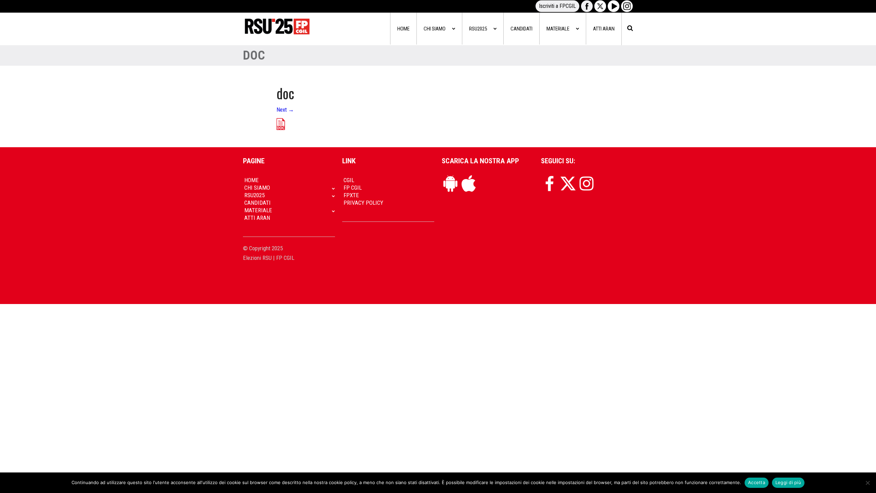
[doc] (280, 123)
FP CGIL (353, 187)
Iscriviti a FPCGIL (557, 6)
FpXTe (351, 195)
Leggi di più (788, 482)
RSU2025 (478, 29)
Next (285, 109)
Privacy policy (363, 202)
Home (403, 29)
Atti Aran (604, 29)
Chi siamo (435, 29)
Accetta (756, 482)
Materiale (557, 29)
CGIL (349, 180)
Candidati (521, 29)
